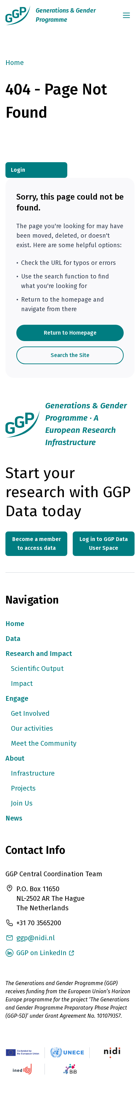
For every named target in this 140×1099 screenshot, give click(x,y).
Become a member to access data (36, 543)
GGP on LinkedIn (41, 953)
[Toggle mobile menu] (126, 15)
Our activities (32, 728)
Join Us (22, 803)
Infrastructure (33, 773)
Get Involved (30, 713)
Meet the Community (43, 743)
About (14, 758)
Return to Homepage (70, 332)
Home (14, 62)
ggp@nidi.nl (35, 938)
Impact (22, 683)
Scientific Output (37, 668)
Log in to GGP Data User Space (104, 543)
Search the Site (70, 355)
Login (18, 170)
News (13, 818)
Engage (16, 698)
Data (12, 639)
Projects (23, 788)
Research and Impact (38, 653)
